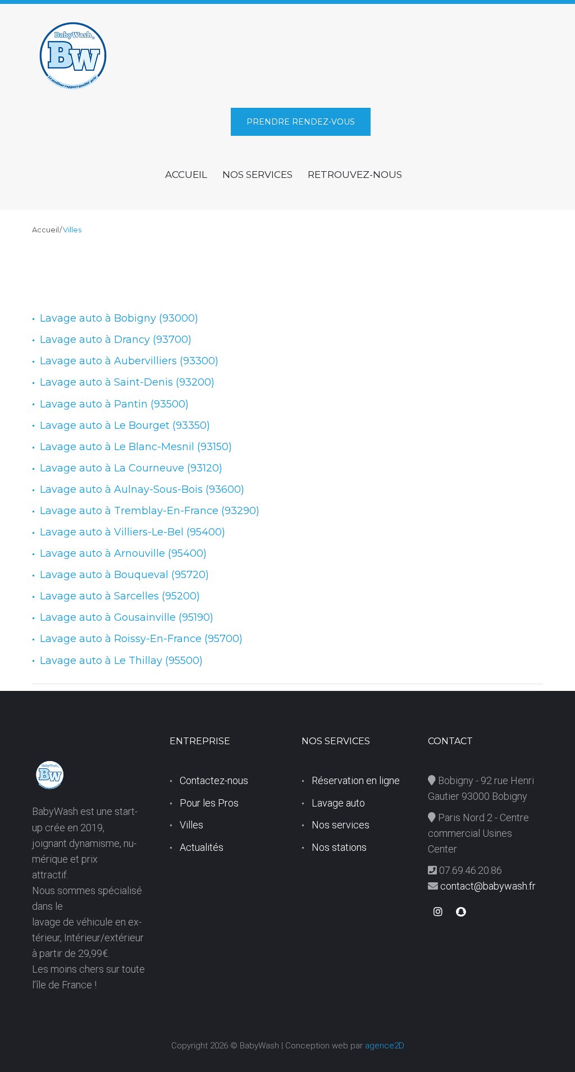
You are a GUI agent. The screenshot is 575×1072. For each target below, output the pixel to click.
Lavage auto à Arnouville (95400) (123, 553)
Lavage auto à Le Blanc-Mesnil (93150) (136, 447)
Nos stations (339, 847)
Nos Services (257, 174)
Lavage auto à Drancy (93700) (115, 339)
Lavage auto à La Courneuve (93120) (131, 468)
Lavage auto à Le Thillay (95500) (121, 660)
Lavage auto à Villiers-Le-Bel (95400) (132, 532)
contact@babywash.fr (487, 886)
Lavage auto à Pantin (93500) (114, 404)
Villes (191, 825)
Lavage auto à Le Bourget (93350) (125, 425)
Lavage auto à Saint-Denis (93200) (127, 382)
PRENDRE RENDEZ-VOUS (301, 122)
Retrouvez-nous (355, 174)
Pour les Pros (209, 803)
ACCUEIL (186, 174)
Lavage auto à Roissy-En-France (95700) (141, 639)
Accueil (45, 229)
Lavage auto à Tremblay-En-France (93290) (149, 511)
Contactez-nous (214, 780)
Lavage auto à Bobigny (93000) (119, 318)
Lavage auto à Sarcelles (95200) (120, 596)
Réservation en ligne (356, 780)
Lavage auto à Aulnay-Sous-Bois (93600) (142, 489)
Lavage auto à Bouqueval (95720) (124, 575)
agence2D (384, 1046)
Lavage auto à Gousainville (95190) (126, 617)
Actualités (201, 847)
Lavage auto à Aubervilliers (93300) (129, 361)
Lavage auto (338, 803)
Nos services (340, 825)
